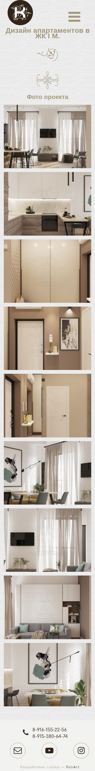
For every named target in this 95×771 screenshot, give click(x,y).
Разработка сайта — (50, 767)
